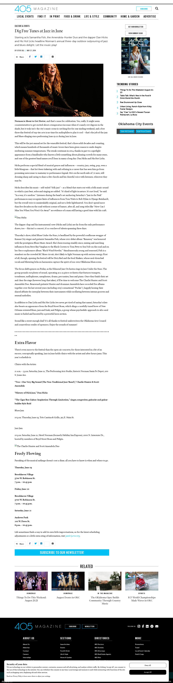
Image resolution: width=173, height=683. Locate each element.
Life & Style (91, 16)
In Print (55, 16)
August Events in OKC (68, 597)
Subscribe (144, 8)
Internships (27, 657)
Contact (26, 651)
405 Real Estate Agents (103, 654)
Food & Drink (72, 16)
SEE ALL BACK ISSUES (135, 77)
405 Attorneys (100, 651)
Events (62, 648)
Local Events (25, 16)
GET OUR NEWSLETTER (135, 26)
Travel (137, 648)
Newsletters (89, 626)
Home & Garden (130, 16)
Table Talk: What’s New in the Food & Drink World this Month (135, 96)
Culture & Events (22, 25)
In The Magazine (105, 593)
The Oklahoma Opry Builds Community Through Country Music (105, 600)
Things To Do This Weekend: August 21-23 (137, 91)
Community (110, 16)
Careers (25, 654)
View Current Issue (136, 33)
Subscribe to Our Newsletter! (62, 552)
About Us (26, 644)
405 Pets (98, 657)
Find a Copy (139, 654)
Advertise (149, 16)
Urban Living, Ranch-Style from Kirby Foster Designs (136, 107)
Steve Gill (20, 50)
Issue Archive (65, 644)
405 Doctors (99, 644)
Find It (42, 16)
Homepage (31, 593)
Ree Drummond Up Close (131, 102)
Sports (141, 593)
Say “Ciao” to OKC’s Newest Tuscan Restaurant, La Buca (135, 113)
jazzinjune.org (72, 535)
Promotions (139, 644)
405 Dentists (99, 648)
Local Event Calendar (142, 651)
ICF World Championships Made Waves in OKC (142, 599)
